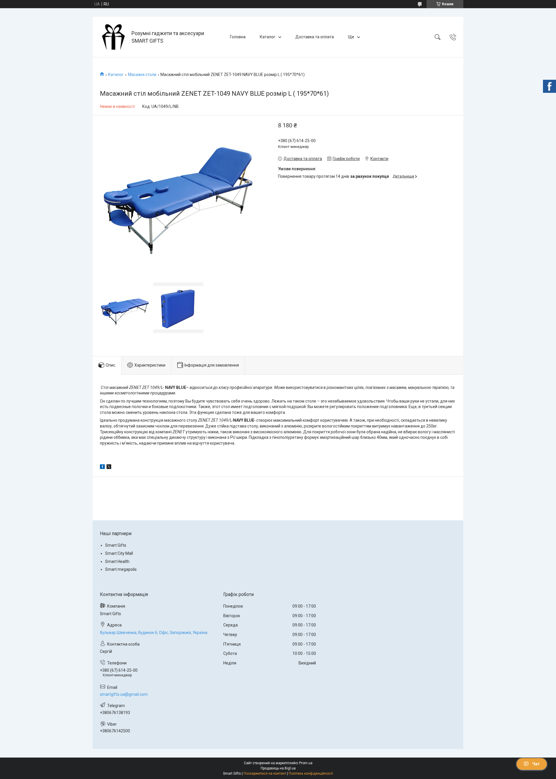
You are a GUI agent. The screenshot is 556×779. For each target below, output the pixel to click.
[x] (109, 467)
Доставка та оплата (314, 37)
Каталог (267, 37)
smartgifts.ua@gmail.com (124, 694)
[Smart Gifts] (112, 37)
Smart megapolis (121, 569)
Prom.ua (305, 763)
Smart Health (117, 561)
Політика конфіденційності (311, 773)
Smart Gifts (115, 545)
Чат (536, 764)
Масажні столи (142, 74)
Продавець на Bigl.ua (278, 768)
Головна (238, 37)
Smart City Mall (119, 553)
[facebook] (102, 467)
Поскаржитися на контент (265, 773)
